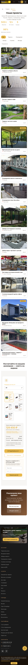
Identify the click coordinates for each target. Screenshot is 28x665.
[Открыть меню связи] (25, 648)
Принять (14, 663)
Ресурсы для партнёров (7, 632)
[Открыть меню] (25, 1)
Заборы (4, 40)
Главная (7, 9)
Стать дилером (4, 624)
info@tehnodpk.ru (7, 646)
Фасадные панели (5, 553)
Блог (2, 588)
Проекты (3, 590)
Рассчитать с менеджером (14, 455)
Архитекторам (4, 630)
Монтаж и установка (6, 577)
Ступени (12, 40)
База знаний (4, 585)
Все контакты (4, 617)
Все (3, 37)
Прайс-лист (4, 635)
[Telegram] (6, 651)
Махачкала (3, 614)
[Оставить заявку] (22, 2)
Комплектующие (5, 564)
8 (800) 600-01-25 (7, 642)
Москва (3, 603)
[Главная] (2, 9)
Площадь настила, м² (9, 384)
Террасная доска (5, 551)
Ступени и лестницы (6, 561)
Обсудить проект (14, 510)
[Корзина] (19, 2)
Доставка (3, 580)
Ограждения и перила (6, 559)
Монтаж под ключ (14, 506)
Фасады (20, 40)
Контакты (3, 593)
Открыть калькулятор (11, 539)
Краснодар (3, 609)
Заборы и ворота (5, 556)
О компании (4, 582)
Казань (2, 611)
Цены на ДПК (4, 567)
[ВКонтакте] (2, 651)
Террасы (10, 37)
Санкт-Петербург (5, 606)
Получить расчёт (14, 475)
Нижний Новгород (5, 601)
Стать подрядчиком (6, 627)
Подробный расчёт (14, 451)
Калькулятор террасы (6, 574)
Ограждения (19, 37)
